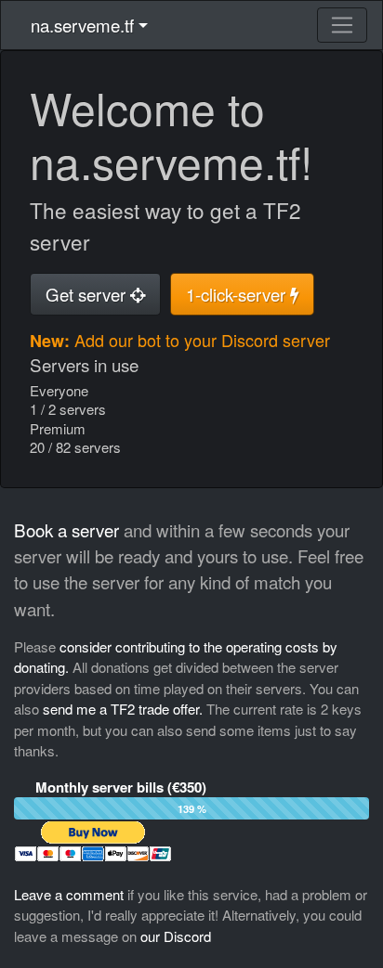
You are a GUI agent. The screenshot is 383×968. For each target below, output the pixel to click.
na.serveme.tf (82, 24)
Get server (88, 293)
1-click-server (238, 293)
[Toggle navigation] (342, 25)
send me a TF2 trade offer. (123, 708)
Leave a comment (69, 894)
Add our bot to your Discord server (202, 340)
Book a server (66, 529)
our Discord (175, 936)
